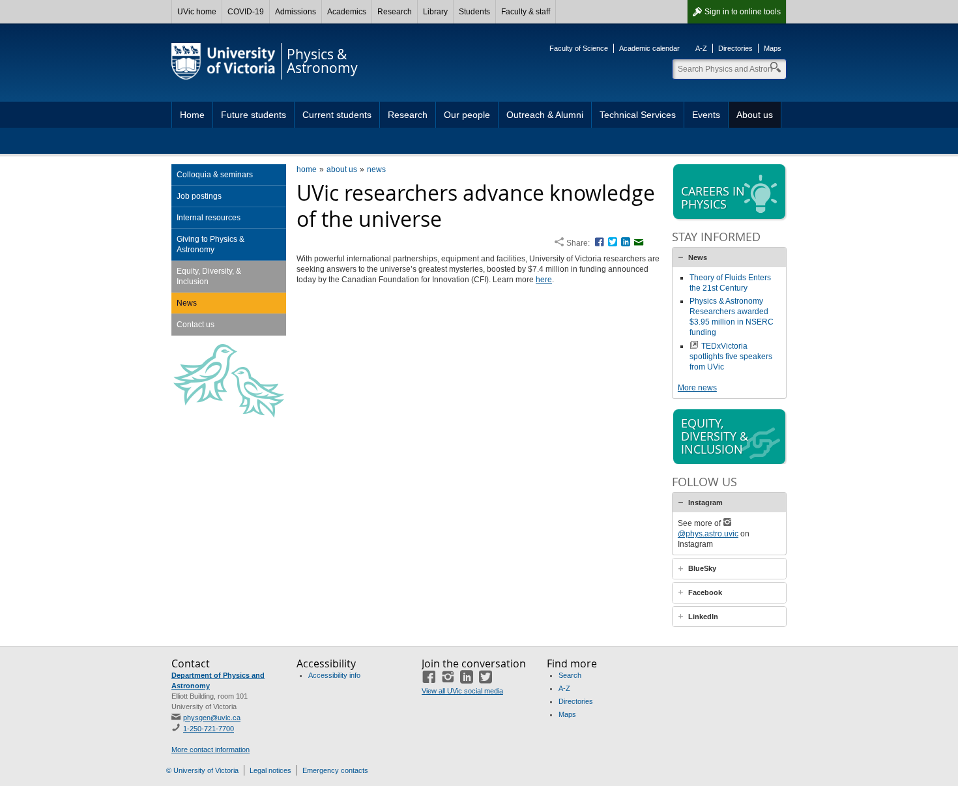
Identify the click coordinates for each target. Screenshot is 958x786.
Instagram (705, 502)
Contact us (195, 324)
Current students (336, 114)
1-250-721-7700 (208, 729)
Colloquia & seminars (215, 174)
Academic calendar (649, 48)
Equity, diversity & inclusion (714, 436)
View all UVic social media (462, 691)
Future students (253, 114)
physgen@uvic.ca (211, 717)
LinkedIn (703, 616)
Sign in (742, 11)
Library (435, 11)
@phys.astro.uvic (708, 533)
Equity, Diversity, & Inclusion (209, 276)
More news (697, 387)
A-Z (701, 48)
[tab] (729, 257)
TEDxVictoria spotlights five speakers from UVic (730, 356)
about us (342, 169)
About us (754, 114)
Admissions (295, 11)
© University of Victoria (202, 770)
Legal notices (270, 770)
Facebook (705, 592)
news (376, 169)
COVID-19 (245, 11)
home (307, 169)
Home (192, 114)
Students (474, 11)
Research (394, 11)
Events (706, 114)
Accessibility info (334, 675)
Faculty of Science (578, 48)
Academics (346, 11)
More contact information (210, 749)
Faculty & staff (525, 11)
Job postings (199, 196)
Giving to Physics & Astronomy (210, 244)
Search (570, 675)
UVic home (196, 11)
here (544, 279)
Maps (772, 48)
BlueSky (702, 568)
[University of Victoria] (223, 61)
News (187, 303)
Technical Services (638, 114)
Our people (467, 114)
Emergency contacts (335, 770)
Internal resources (208, 217)
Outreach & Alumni (544, 114)
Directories (735, 48)
